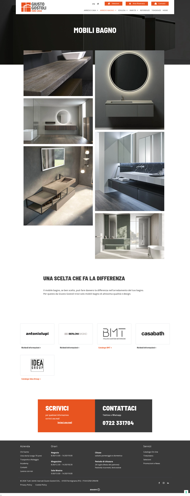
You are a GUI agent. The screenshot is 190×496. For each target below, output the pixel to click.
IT (98, 4)
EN (93, 4)
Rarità (133, 10)
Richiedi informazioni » (31, 347)
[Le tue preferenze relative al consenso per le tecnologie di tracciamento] (186, 492)
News (165, 10)
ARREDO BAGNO (107, 10)
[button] (95, 4)
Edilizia (121, 10)
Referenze (145, 10)
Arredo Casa (90, 10)
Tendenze (156, 10)
